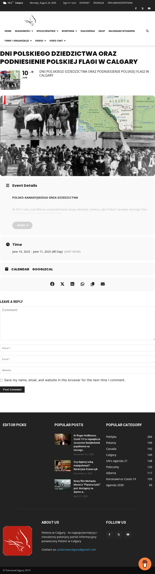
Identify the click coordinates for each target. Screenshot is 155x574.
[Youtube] (149, 8)
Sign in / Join (69, 2)
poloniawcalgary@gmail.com (77, 549)
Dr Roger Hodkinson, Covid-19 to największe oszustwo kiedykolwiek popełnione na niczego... (87, 443)
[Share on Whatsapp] (83, 284)
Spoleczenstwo (46, 30)
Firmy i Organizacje (17, 40)
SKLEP (101, 30)
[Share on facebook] (52, 284)
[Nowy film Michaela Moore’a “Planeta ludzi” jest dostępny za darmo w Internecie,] (62, 484)
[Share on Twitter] (62, 284)
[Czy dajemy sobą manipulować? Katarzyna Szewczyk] (62, 465)
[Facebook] (136, 8)
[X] (142, 8)
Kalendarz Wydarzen (122, 30)
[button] (147, 31)
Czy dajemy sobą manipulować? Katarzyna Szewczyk (85, 466)
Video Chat (56, 40)
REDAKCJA (98, 2)
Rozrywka (68, 30)
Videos (39, 40)
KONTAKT (85, 2)
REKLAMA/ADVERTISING (120, 2)
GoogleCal (42, 269)
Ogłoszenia (88, 30)
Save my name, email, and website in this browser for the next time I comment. (64, 380)
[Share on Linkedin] (72, 284)
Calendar (20, 269)
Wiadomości (22, 30)
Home (8, 30)
